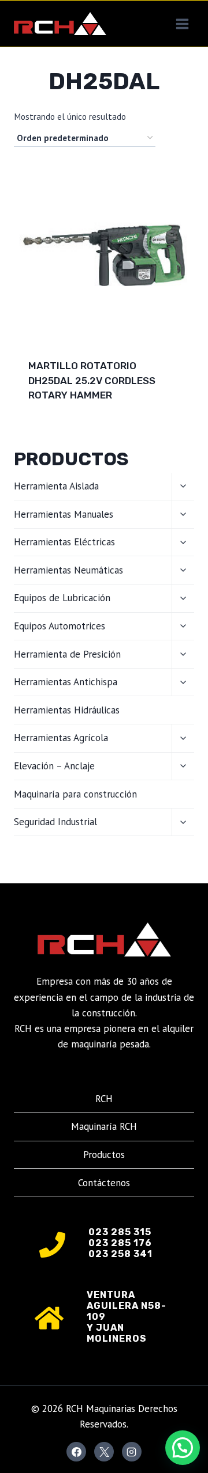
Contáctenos (104, 1182)
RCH (104, 1098)
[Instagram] (132, 1451)
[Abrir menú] (182, 23)
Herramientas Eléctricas (64, 542)
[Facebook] (76, 1451)
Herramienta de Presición (67, 654)
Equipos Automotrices (59, 626)
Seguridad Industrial (55, 821)
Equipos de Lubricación (62, 597)
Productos (104, 1154)
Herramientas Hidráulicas (67, 710)
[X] (104, 1451)
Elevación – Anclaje (54, 766)
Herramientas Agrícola (61, 737)
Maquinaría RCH (104, 1126)
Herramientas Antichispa (65, 681)
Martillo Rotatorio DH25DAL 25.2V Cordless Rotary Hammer (91, 380)
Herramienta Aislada (56, 486)
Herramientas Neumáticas (68, 570)
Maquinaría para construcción (75, 794)
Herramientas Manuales (63, 514)
